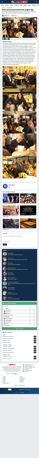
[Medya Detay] (19, 1)
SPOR (21, 5)
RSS (10, 389)
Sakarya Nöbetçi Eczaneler (28, 364)
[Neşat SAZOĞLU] (5, 254)
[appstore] (16, 385)
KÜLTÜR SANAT (9, 7)
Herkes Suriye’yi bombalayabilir (14, 298)
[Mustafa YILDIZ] (5, 258)
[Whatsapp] (17, 373)
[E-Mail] (9, 188)
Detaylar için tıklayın (19, 328)
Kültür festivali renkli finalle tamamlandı (9, 203)
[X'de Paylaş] (5, 39)
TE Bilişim (22, 392)
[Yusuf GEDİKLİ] (5, 273)
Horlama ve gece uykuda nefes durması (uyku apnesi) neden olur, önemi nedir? (21, 284)
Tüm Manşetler (26, 369)
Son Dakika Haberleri (28, 370)
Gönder (4, 244)
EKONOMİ (34, 5)
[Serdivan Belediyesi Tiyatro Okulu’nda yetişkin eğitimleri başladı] (11, 210)
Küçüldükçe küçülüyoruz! (12, 293)
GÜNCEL (7, 5)
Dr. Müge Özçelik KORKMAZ (13, 282)
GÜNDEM (16, 5)
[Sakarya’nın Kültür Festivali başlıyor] (28, 210)
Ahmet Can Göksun (11, 277)
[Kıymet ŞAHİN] (5, 263)
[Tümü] (35, 250)
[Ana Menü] (2, 1)
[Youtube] (14, 373)
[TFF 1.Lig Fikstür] (35, 332)
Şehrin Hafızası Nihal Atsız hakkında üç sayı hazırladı (18, 269)
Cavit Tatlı (10, 297)
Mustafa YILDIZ (11, 258)
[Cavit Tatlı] (5, 298)
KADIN (4, 381)
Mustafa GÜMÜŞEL (11, 287)
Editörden (10, 292)
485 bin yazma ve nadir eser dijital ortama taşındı (28, 228)
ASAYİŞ (2, 5)
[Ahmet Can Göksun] (5, 278)
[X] (8, 373)
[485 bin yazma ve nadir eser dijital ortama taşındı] (28, 223)
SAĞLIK (29, 5)
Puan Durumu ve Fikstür (28, 368)
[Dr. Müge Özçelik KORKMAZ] (5, 283)
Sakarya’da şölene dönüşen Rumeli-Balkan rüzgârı (28, 203)
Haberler (3, 7)
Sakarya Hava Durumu (28, 365)
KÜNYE (21, 382)
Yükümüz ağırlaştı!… (11, 288)
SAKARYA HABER (6, 383)
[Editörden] (5, 293)
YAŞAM (24, 5)
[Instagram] (10, 373)
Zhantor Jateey (11, 185)
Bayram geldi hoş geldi (12, 279)
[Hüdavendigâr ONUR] (5, 268)
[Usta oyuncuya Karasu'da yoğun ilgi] (19, 27)
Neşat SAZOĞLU (11, 253)
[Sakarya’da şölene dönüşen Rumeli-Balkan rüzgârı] (28, 198)
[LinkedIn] (12, 373)
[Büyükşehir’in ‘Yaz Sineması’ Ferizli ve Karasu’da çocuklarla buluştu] (11, 223)
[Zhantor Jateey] (5, 186)
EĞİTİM (4, 379)
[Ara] (36, 1)
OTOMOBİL (22, 381)
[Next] (16, 373)
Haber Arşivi (26, 371)
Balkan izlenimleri (11, 274)
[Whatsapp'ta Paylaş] (7, 39)
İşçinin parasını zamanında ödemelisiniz (15, 254)
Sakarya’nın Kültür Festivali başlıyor (26, 215)
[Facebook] (6, 373)
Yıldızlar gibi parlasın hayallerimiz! (14, 264)
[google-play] (22, 385)
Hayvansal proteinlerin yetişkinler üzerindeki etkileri (17, 259)
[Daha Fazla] (9, 39)
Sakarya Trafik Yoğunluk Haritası (29, 366)
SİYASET (11, 5)
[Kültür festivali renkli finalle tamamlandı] (11, 198)
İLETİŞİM (4, 382)
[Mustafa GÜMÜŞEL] (5, 288)
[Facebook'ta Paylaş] (3, 39)
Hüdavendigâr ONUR (12, 268)
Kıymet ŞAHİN (10, 263)
